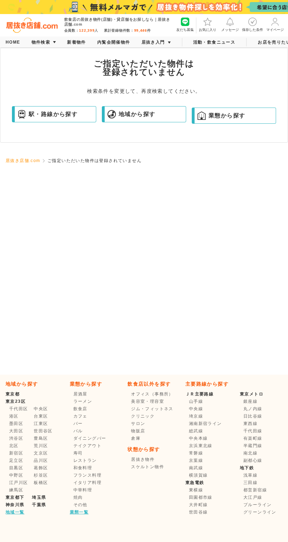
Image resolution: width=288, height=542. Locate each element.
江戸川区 (18, 482)
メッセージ (230, 30)
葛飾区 (41, 467)
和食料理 (82, 467)
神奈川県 (15, 504)
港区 (14, 416)
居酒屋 (80, 394)
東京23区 (16, 401)
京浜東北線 (200, 445)
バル (78, 430)
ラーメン (82, 401)
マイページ (275, 30)
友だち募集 (185, 30)
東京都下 (15, 497)
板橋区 (41, 482)
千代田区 (18, 408)
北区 (14, 445)
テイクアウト (87, 445)
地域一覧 (15, 512)
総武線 (196, 430)
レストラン (85, 460)
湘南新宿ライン (205, 423)
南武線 (196, 467)
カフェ (80, 416)
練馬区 (16, 490)
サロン (138, 423)
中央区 (41, 408)
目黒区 (16, 467)
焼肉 (78, 497)
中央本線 (198, 438)
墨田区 (16, 423)
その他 (80, 504)
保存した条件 (252, 30)
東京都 (13, 394)
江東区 (41, 423)
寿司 (78, 453)
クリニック (143, 416)
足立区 (16, 460)
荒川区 (41, 445)
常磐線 (196, 453)
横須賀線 (198, 475)
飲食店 (80, 408)
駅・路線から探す (53, 114)
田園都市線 (200, 497)
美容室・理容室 (147, 401)
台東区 (41, 416)
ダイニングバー (89, 438)
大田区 (16, 430)
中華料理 (82, 490)
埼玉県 (39, 497)
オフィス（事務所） (152, 394)
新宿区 (16, 453)
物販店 (138, 430)
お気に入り (207, 30)
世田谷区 (43, 430)
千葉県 (39, 504)
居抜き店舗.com (23, 160)
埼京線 (196, 416)
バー (78, 423)
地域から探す (137, 114)
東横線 (196, 490)
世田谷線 (198, 512)
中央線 (196, 408)
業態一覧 (79, 512)
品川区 (41, 460)
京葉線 (196, 460)
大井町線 (198, 504)
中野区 (16, 475)
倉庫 (135, 438)
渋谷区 (16, 438)
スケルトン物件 (147, 466)
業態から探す (227, 115)
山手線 (196, 401)
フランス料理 (87, 475)
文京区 (41, 453)
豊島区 (41, 438)
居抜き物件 (143, 459)
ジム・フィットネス (152, 408)
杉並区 (41, 475)
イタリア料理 (87, 482)
